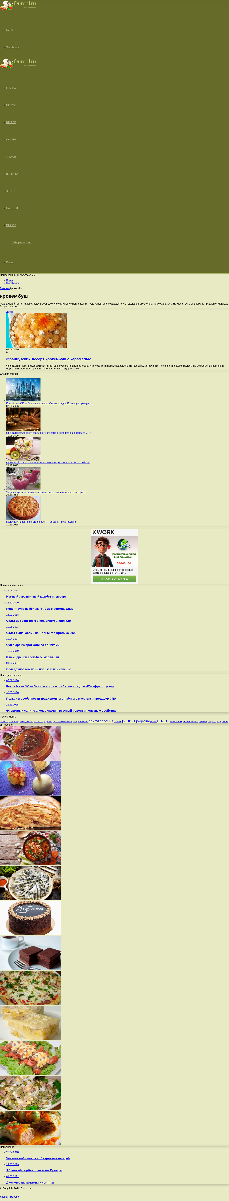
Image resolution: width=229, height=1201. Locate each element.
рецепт (129, 721)
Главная (5, 288)
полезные (83, 721)
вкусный (4, 721)
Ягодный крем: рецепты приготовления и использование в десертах (46, 492)
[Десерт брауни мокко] (30, 969)
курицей (48, 721)
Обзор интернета (22, 242)
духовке (29, 721)
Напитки (12, 208)
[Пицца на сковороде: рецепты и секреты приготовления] (30, 1004)
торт (219, 722)
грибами (13, 721)
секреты (183, 721)
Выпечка (12, 174)
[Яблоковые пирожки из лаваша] (30, 829)
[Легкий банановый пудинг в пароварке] (30, 1039)
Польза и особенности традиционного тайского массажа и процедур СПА (48, 433)
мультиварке (59, 721)
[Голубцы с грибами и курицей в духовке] (30, 1144)
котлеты (38, 721)
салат (163, 720)
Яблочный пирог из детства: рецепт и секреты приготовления (41, 521)
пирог (75, 722)
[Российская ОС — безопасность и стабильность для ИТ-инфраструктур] (23, 400)
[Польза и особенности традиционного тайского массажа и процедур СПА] (23, 430)
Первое (11, 105)
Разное (11, 225)
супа (205, 722)
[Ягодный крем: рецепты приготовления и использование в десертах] (23, 489)
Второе (11, 122)
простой (117, 721)
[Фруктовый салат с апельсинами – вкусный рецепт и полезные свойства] (23, 459)
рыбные (153, 722)
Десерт (11, 191)
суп (201, 721)
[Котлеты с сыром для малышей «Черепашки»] (30, 1074)
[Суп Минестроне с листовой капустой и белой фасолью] (30, 864)
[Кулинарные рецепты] (18, 10)
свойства (174, 722)
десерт (21, 721)
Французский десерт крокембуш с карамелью (48, 359)
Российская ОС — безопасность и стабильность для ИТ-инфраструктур (47, 403)
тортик (225, 722)
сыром (212, 721)
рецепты (143, 721)
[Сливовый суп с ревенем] (30, 759)
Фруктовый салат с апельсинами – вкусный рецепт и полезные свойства (48, 462)
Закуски (11, 156)
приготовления (101, 721)
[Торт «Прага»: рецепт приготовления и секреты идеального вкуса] (30, 934)
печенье (68, 722)
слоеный (193, 721)
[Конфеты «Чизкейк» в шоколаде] (30, 794)
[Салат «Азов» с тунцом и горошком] (30, 1109)
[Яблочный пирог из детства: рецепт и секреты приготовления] (23, 519)
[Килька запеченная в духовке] (30, 899)
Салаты (11, 139)
